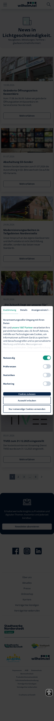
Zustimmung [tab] (9, 310)
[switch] (47, 366)
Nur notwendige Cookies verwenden (27, 409)
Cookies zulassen (27, 394)
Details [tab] (23, 310)
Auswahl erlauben (27, 400)
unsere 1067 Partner (22, 327)
